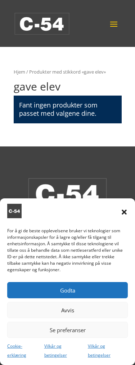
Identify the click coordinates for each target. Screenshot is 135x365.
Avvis (67, 310)
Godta (67, 290)
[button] (124, 212)
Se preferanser (68, 330)
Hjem (19, 72)
